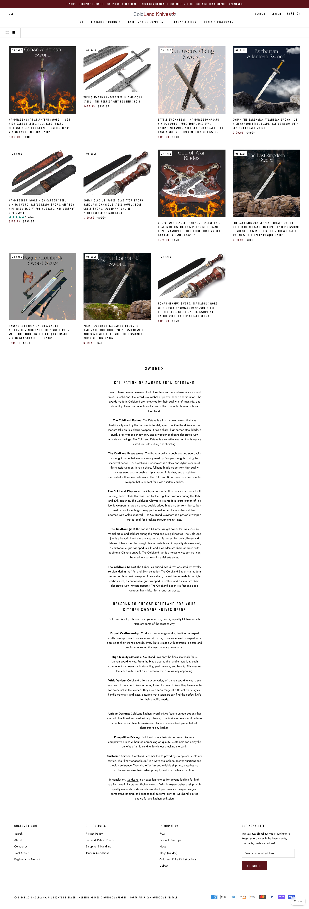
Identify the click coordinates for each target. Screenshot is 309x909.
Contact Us (20, 846)
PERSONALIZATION (184, 22)
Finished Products (106, 22)
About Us (19, 840)
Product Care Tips (170, 840)
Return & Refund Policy (100, 840)
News (163, 846)
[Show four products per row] (13, 32)
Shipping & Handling (98, 846)
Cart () (293, 13)
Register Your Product (27, 859)
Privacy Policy (94, 834)
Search (276, 13)
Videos (164, 866)
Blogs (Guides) (168, 853)
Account (261, 13)
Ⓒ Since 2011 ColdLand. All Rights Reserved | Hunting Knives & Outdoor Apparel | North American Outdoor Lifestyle (95, 897)
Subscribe (254, 866)
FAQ (162, 834)
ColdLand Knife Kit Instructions (178, 859)
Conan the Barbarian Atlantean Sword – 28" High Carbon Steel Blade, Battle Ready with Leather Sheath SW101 (266, 124)
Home (80, 22)
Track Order (21, 853)
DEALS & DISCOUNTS (218, 22)
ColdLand (147, 737)
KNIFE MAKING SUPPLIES (145, 22)
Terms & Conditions (97, 853)
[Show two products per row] (7, 32)
